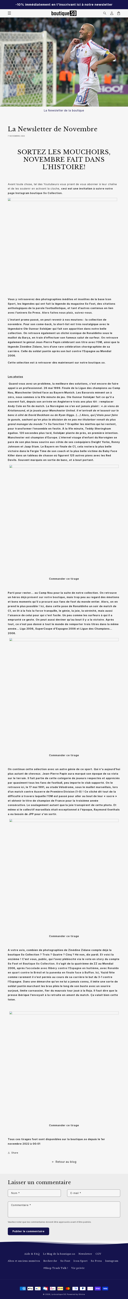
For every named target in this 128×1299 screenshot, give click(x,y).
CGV (98, 1253)
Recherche (50, 1261)
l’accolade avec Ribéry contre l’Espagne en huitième (62, 968)
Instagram (111, 1261)
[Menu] (9, 13)
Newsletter (85, 1253)
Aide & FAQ (32, 1253)
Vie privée (78, 1268)
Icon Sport (81, 1261)
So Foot (65, 1261)
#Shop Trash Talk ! (55, 1268)
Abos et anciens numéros (24, 1261)
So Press (96, 1261)
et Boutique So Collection (37, 963)
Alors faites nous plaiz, (58, 312)
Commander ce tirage (64, 578)
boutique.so (96, 362)
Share (14, 1152)
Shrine (82, 1294)
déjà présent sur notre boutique (43, 597)
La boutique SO (59, 1294)
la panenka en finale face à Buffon (70, 972)
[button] (104, 13)
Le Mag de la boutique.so (59, 1253)
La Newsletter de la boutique (64, 110)
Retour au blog (65, 1161)
